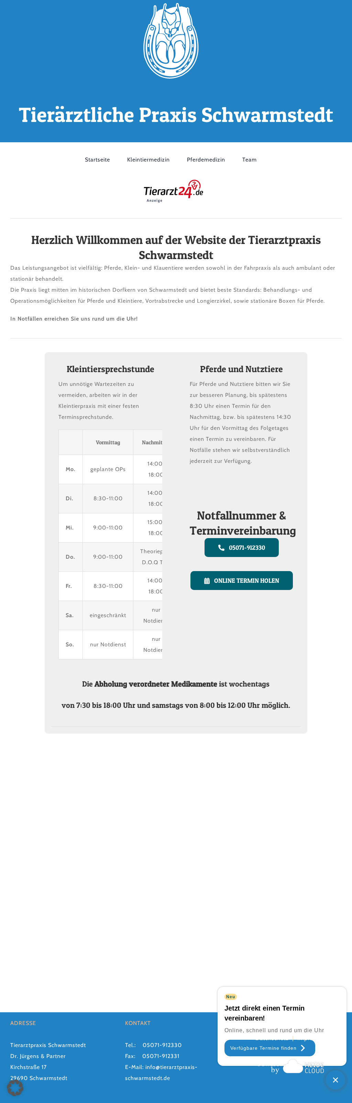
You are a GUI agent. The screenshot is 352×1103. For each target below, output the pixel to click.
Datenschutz (272, 1038)
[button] (15, 1088)
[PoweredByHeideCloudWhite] (290, 1059)
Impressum (312, 1038)
